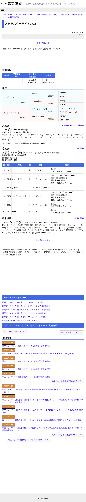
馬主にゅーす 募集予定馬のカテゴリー (67, 381)
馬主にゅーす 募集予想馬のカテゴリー (67, 435)
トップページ (7, 15)
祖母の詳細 (79, 218)
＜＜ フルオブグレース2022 (14, 331)
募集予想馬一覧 (43, 43)
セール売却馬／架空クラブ (47, 15)
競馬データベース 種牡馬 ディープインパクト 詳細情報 (24, 313)
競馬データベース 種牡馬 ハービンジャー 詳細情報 (22, 302)
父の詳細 (65, 125)
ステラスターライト (13, 152)
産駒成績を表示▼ (43, 240)
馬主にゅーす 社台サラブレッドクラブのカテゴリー (29, 440)
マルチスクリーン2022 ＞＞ (71, 332)
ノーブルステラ (12, 222)
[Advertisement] (43, 58)
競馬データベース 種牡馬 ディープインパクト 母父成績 (24, 317)
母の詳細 (80, 148)
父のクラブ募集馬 (76, 125)
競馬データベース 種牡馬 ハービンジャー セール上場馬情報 (26, 310)
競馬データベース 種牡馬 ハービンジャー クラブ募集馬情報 (26, 306)
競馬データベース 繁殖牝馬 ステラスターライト (21, 320)
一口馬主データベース (25, 15)
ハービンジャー (11, 129)
